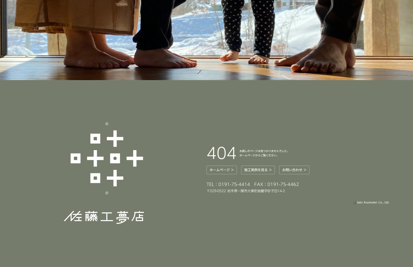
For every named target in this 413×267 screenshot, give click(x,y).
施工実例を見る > (258, 170)
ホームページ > (222, 170)
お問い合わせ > (294, 170)
